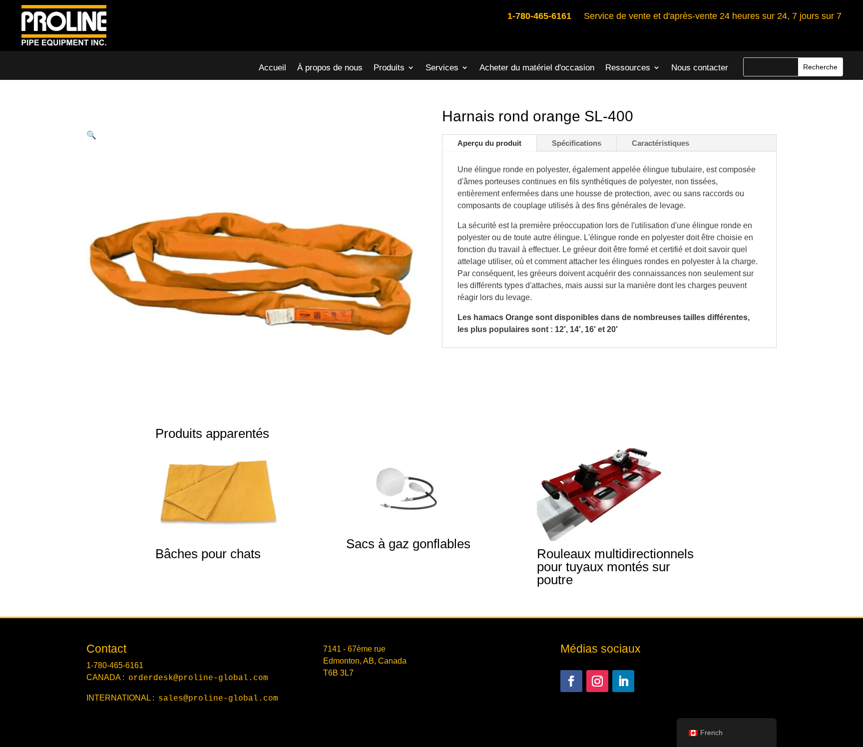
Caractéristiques (660, 143)
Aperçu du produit (489, 143)
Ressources (627, 67)
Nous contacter (699, 67)
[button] (91, 135)
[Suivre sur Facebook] (571, 681)
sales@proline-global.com (218, 698)
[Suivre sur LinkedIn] (623, 681)
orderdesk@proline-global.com (198, 678)
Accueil (272, 67)
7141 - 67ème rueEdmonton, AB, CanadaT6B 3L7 (365, 661)
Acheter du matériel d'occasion (536, 67)
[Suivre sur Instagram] (597, 681)
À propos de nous (330, 67)
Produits (389, 67)
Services (442, 67)
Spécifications (576, 143)
